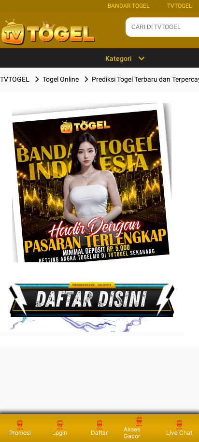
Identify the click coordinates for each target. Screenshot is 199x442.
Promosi (20, 432)
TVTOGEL (179, 5)
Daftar (99, 432)
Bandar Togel (128, 5)
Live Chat (179, 432)
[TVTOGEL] (92, 198)
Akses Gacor (132, 433)
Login (59, 432)
